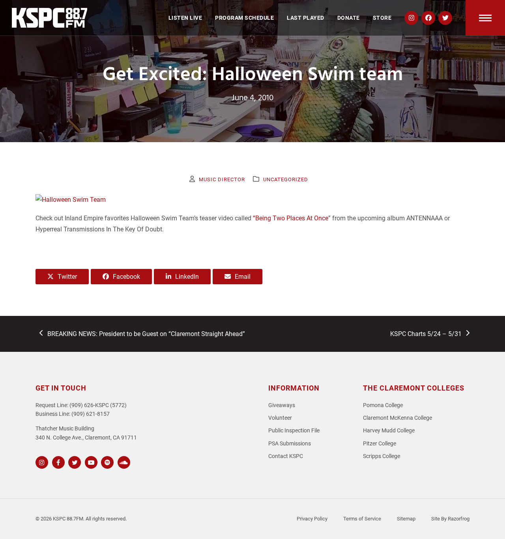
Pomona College (383, 405)
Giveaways (281, 405)
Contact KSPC (285, 456)
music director (222, 179)
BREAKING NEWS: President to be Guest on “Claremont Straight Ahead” (146, 334)
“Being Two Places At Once (290, 218)
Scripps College (381, 456)
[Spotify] (106, 461)
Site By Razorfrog (450, 519)
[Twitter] (73, 461)
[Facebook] (57, 461)
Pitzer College (379, 443)
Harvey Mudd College (389, 430)
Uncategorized (285, 179)
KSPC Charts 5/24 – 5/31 (426, 334)
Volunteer (280, 418)
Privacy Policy (312, 519)
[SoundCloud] (123, 461)
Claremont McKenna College (397, 418)
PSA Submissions (289, 443)
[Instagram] (41, 461)
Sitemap (406, 519)
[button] (485, 18)
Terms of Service (362, 519)
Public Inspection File (294, 430)
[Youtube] (90, 461)
